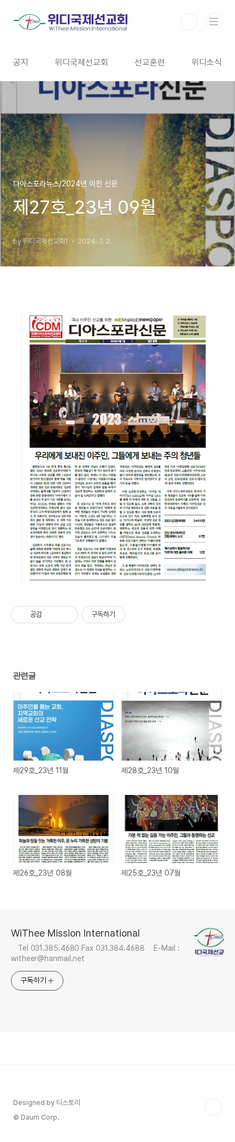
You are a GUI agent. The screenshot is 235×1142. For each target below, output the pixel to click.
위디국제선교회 (81, 62)
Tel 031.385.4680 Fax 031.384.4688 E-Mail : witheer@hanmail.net (95, 953)
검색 (189, 22)
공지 (20, 62)
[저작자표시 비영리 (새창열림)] (135, 614)
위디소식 (206, 62)
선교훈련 (149, 62)
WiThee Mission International (75, 933)
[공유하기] (52, 614)
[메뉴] (213, 21)
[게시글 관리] (66, 614)
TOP (213, 1107)
